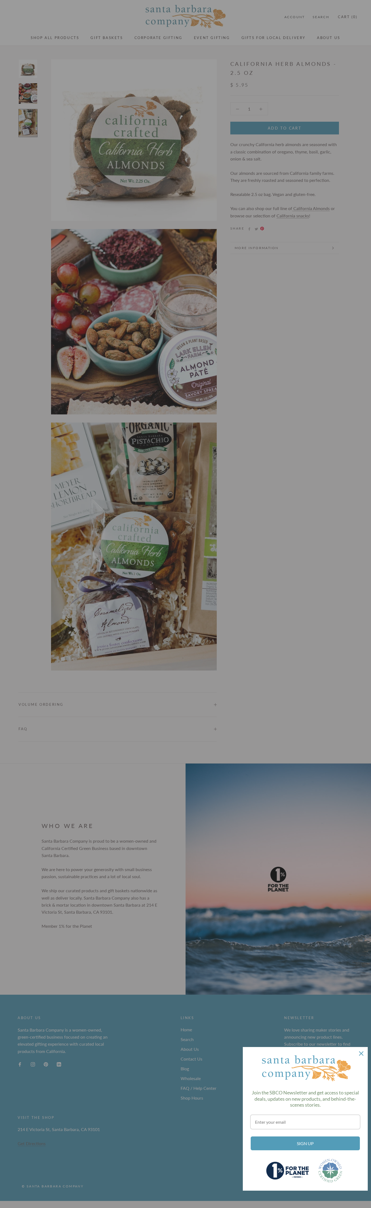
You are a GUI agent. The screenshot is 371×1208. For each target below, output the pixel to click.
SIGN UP (305, 1143)
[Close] (361, 1053)
